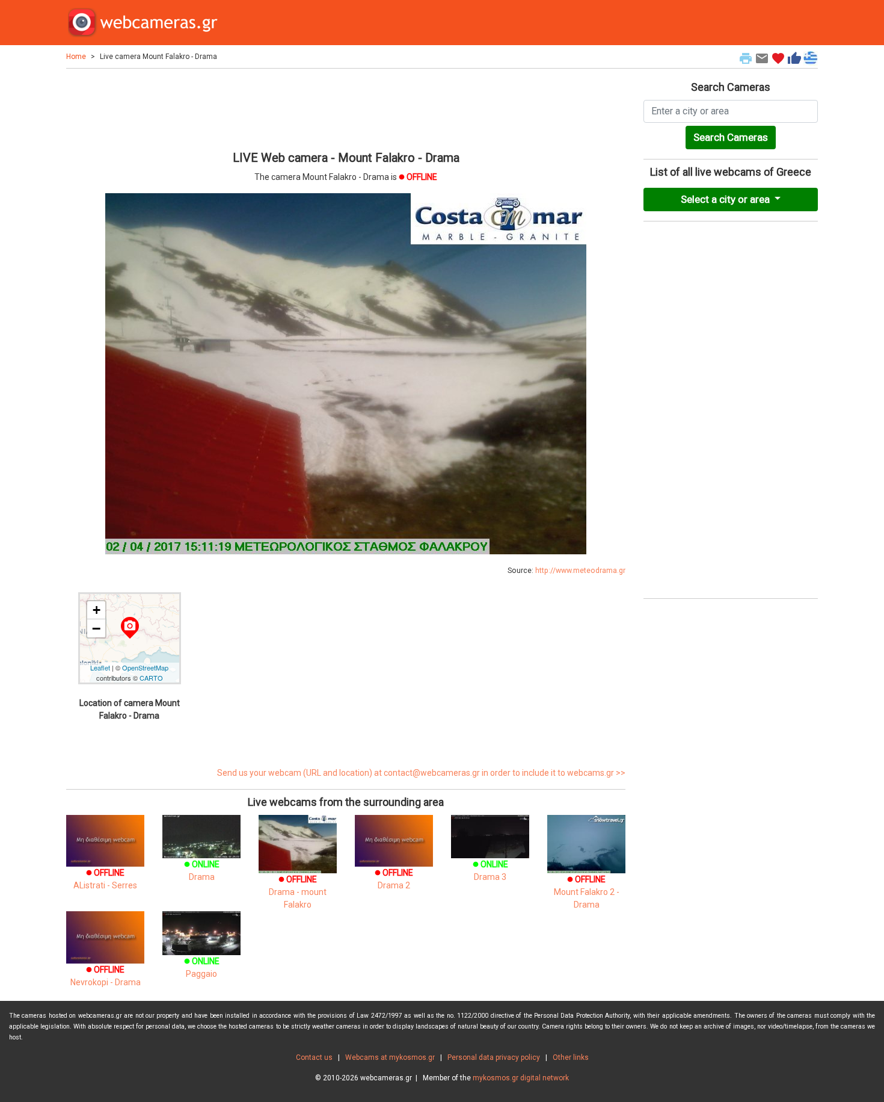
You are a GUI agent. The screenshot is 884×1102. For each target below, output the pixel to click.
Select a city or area (726, 199)
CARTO (151, 678)
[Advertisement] (345, 108)
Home (76, 56)
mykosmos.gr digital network (521, 1078)
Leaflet (100, 667)
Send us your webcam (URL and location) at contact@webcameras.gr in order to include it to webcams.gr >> (421, 773)
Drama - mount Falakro (298, 891)
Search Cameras (730, 137)
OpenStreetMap (145, 667)
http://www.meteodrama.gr (580, 570)
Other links (571, 1057)
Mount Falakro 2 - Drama (586, 891)
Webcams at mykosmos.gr (390, 1057)
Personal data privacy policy (493, 1057)
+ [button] (96, 610)
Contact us (314, 1057)
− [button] (96, 628)
